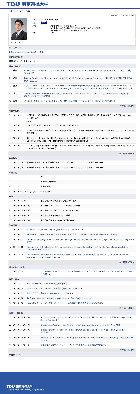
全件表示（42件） (127, 105)
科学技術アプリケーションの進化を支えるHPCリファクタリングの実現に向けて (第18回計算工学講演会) (72, 234)
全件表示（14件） (127, 153)
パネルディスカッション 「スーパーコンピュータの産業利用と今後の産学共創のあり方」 (65, 303)
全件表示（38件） (127, 262)
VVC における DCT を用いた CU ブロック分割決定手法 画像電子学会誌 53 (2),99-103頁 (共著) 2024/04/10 (69, 101)
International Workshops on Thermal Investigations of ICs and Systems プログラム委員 (80, 324)
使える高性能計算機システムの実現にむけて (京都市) (50, 293)
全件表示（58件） (127, 350)
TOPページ (13, 11)
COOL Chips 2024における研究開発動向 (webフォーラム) (52, 288)
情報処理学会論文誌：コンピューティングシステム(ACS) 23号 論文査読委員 (73, 345)
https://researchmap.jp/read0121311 (26, 52)
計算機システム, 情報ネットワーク (24, 61)
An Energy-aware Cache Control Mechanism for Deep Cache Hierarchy (59, 298)
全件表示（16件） (127, 308)
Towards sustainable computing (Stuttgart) (47, 283)
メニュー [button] (14, 42)
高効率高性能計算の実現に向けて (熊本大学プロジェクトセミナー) (55, 229)
